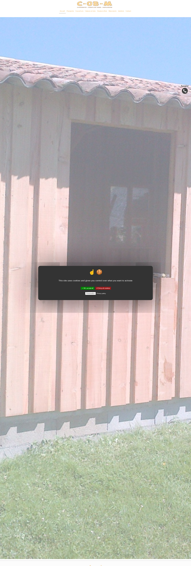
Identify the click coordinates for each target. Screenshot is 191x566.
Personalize (90, 293)
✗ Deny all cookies (103, 288)
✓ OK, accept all (87, 288)
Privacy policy (101, 293)
